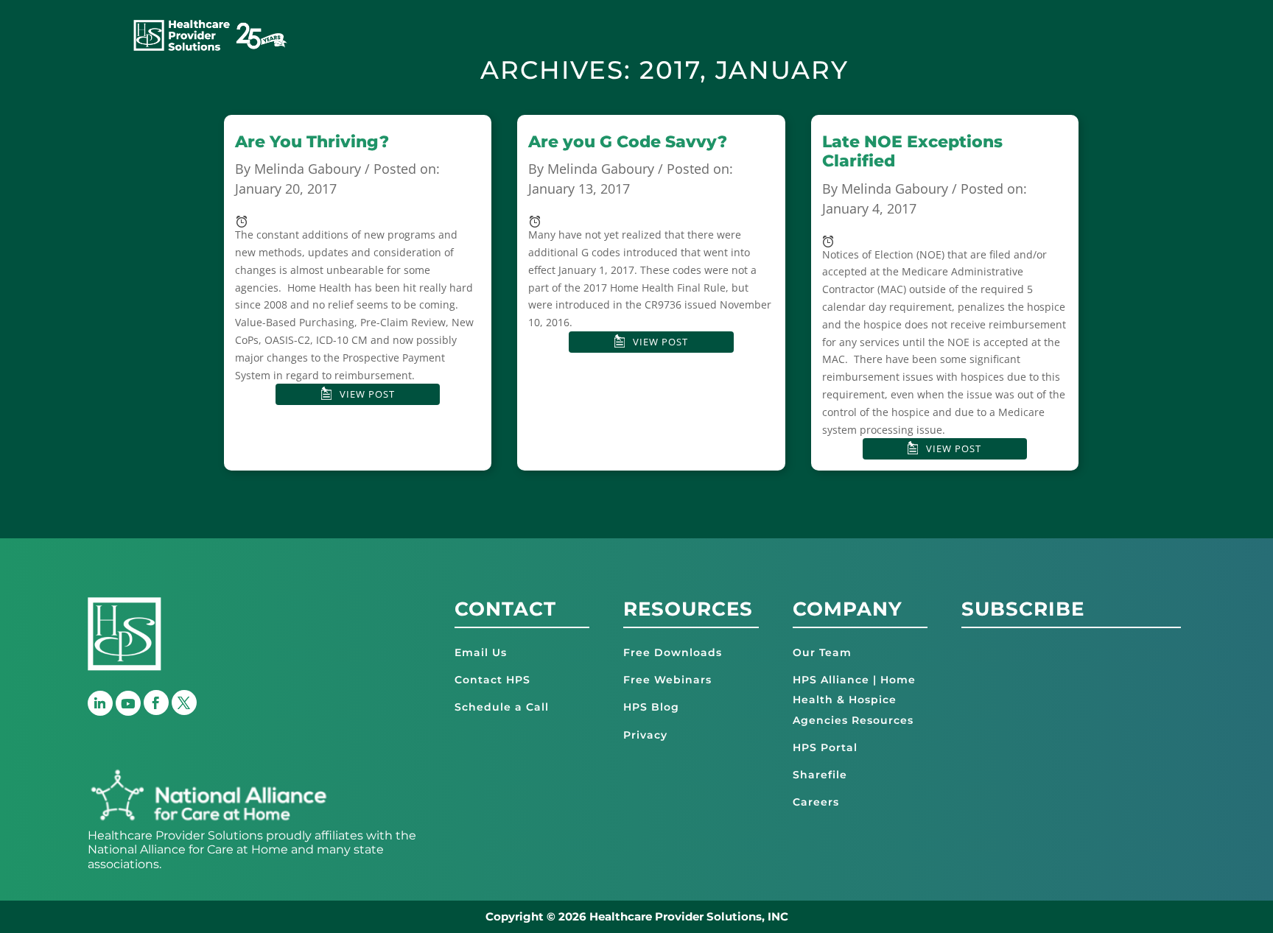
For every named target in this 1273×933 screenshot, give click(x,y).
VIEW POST (367, 394)
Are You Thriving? (312, 142)
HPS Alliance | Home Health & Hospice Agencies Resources (854, 699)
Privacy (645, 735)
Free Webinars (667, 679)
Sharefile (820, 774)
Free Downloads (672, 652)
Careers (816, 802)
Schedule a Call (502, 707)
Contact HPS (492, 679)
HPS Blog (651, 707)
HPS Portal (825, 747)
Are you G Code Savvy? (627, 142)
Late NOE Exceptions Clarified (912, 151)
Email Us (481, 652)
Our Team (822, 652)
